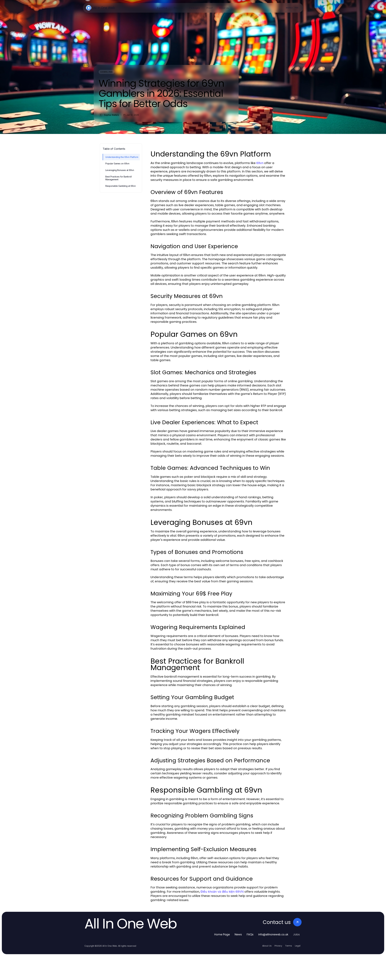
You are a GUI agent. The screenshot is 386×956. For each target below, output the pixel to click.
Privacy (278, 945)
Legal (297, 945)
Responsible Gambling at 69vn (120, 186)
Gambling (106, 72)
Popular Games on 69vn (117, 163)
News (238, 934)
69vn (259, 163)
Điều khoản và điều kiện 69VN (222, 891)
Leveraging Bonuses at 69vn (119, 170)
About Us (267, 945)
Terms (288, 945)
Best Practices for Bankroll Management (118, 178)
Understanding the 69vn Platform (121, 157)
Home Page (222, 934)
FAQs (250, 934)
